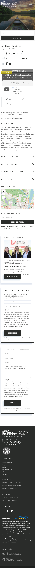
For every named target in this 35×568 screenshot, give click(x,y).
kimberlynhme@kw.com (9, 488)
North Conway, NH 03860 (10, 500)
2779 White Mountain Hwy (10, 497)
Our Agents (25, 274)
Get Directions (17, 222)
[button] (17, 38)
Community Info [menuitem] (7, 469)
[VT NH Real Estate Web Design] (12, 559)
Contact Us (12, 276)
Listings (10, 226)
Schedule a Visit (24, 349)
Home (3, 226)
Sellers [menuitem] (4, 467)
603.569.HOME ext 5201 (9, 485)
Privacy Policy (18, 326)
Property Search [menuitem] (7, 462)
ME (16, 226)
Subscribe (12, 333)
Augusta (30, 226)
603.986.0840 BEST (8, 483)
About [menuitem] (4, 472)
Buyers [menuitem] (4, 465)
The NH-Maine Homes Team (9, 6)
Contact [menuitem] (4, 474)
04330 (5, 229)
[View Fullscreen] (3, 197)
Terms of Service (12, 410)
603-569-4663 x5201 (15, 266)
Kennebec (22, 226)
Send (12, 403)
